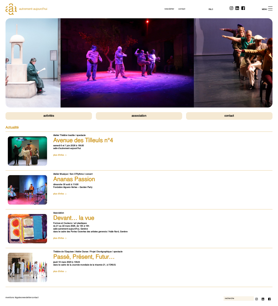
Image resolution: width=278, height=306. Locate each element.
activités (48, 115)
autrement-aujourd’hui (33, 9)
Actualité (12, 127)
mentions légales (14, 298)
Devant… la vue (73, 218)
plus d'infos (59, 155)
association (139, 115)
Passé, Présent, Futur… (84, 257)
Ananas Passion (74, 179)
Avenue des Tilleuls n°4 (83, 140)
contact (181, 9)
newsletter (169, 9)
